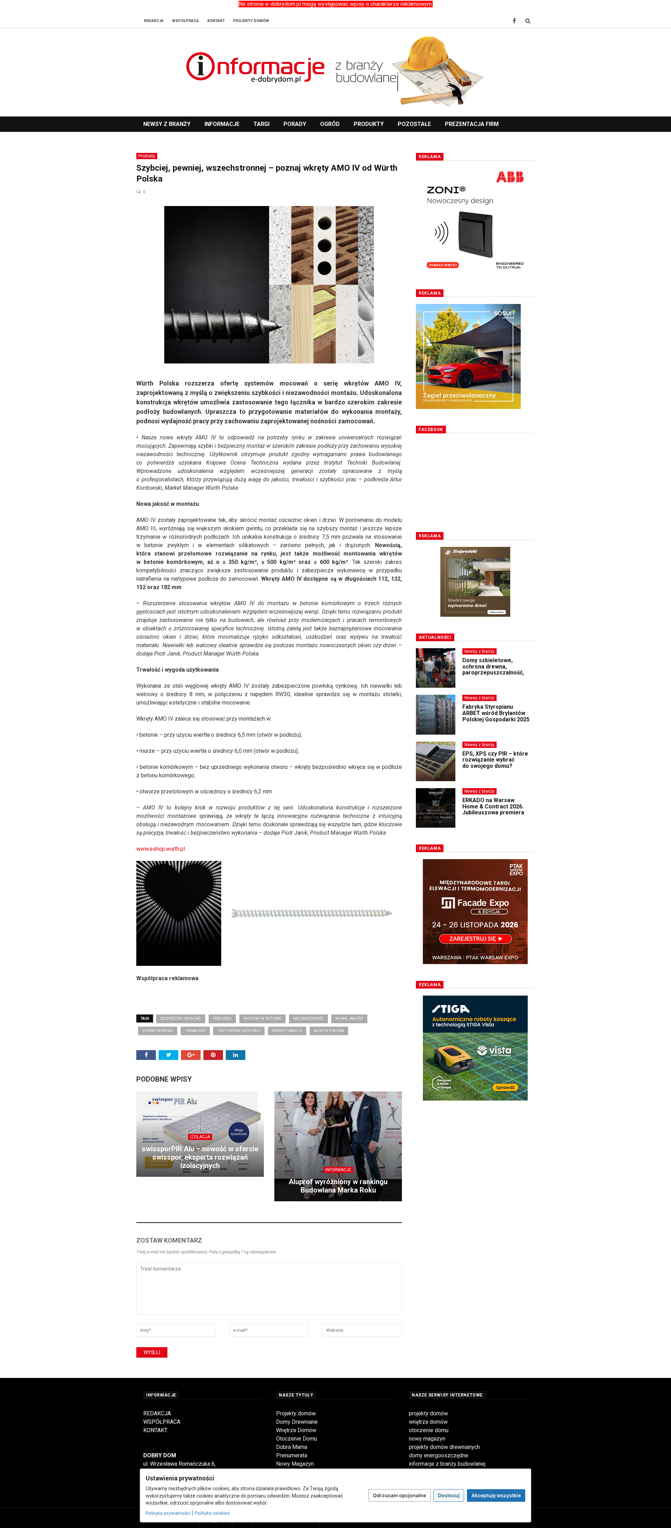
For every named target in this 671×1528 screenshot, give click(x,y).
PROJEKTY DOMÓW (251, 21)
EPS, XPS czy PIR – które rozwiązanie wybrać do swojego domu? (495, 759)
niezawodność (308, 1018)
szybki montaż (157, 1030)
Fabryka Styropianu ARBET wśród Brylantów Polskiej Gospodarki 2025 (495, 712)
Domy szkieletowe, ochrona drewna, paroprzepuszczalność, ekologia (493, 669)
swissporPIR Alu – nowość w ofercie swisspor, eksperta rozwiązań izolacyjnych (200, 1157)
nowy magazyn (427, 1438)
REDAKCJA (157, 1413)
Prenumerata (291, 1455)
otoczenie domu (428, 1430)
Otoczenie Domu (296, 1438)
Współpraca (185, 21)
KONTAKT (155, 1430)
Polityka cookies (212, 1513)
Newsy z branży (166, 124)
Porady (294, 124)
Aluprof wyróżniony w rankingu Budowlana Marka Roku (338, 1185)
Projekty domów (296, 1413)
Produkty (369, 124)
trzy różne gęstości (238, 1030)
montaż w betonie (262, 1018)
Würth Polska (329, 1030)
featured (222, 1018)
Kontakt (216, 21)
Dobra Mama (291, 1447)
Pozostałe (414, 124)
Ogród (330, 124)
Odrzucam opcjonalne (399, 1495)
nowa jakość (349, 1018)
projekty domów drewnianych (444, 1447)
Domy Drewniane (297, 1422)
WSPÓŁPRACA (161, 1422)
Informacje (221, 124)
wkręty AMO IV (287, 1030)
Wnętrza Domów (296, 1430)
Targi (261, 124)
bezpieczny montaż (180, 1018)
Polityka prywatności (168, 1513)
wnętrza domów (428, 1422)
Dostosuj (449, 1495)
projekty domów (428, 1413)
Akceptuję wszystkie (496, 1495)
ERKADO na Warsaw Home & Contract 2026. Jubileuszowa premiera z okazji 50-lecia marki (493, 809)
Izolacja (200, 1136)
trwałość (195, 1030)
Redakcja (154, 21)
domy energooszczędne (438, 1455)
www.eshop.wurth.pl (160, 849)
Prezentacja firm (472, 124)
